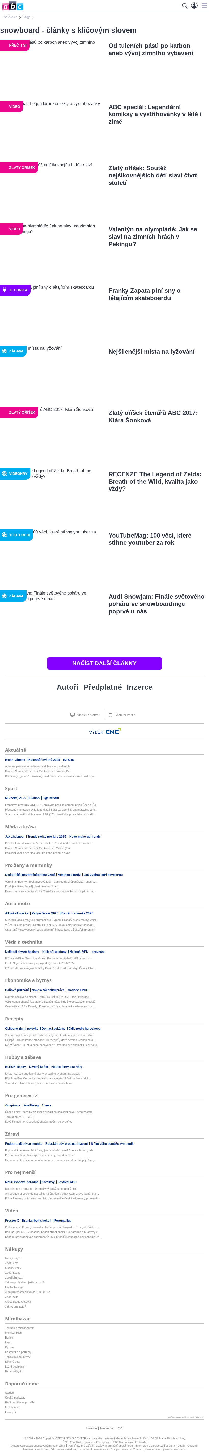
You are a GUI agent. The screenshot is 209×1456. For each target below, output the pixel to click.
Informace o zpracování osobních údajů (160, 1445)
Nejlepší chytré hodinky (22, 952)
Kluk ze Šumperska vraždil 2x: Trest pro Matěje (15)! (38, 848)
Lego (8, 1342)
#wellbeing (31, 1105)
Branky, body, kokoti (37, 1220)
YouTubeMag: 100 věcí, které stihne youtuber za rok (150, 539)
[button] (203, 5)
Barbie (9, 1337)
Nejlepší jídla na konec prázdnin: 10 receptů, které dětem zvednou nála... (50, 1040)
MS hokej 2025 (16, 798)
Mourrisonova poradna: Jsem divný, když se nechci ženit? (41, 1188)
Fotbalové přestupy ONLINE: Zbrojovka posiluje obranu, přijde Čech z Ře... (51, 804)
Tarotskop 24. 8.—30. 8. (20, 1116)
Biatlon (34, 798)
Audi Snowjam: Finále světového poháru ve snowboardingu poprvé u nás (157, 604)
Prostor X (12, 1220)
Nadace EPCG (78, 990)
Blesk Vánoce (15, 760)
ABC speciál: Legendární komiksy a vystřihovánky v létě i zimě (155, 114)
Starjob (9, 1392)
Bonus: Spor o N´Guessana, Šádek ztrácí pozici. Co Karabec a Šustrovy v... (52, 1232)
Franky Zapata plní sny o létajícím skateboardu (145, 294)
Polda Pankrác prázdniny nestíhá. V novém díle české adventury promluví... (52, 1198)
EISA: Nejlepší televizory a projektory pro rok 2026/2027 (39, 963)
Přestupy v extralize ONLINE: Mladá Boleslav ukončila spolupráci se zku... (51, 809)
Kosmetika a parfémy (18, 1352)
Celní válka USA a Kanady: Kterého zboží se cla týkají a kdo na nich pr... (50, 1006)
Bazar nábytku (14, 1371)
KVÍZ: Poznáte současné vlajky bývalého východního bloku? (42, 1073)
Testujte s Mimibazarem (19, 1327)
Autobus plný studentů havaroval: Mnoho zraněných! (37, 766)
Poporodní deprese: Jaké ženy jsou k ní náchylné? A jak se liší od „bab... (50, 1150)
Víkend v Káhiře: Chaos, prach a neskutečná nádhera (38, 1083)
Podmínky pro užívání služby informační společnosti (100, 1445)
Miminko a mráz (69, 875)
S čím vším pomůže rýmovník (112, 1144)
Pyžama (10, 1347)
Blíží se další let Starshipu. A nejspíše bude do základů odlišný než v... (48, 958)
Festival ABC (67, 1182)
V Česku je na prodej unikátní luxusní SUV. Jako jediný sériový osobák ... (50, 924)
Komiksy (48, 1182)
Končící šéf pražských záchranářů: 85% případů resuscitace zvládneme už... (53, 1236)
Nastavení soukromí (35, 1449)
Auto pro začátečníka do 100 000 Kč (27, 1292)
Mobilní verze (124, 715)
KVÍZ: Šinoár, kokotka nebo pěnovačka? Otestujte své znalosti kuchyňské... (52, 1044)
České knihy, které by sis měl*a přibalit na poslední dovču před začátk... (49, 1111)
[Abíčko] (12, 10)
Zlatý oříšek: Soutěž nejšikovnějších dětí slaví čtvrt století (153, 175)
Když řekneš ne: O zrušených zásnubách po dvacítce (38, 1121)
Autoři (68, 687)
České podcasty (15, 1397)
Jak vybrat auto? (15, 1306)
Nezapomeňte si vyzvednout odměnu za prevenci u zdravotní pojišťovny (50, 1160)
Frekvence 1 (13, 1407)
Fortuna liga (62, 1220)
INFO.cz (68, 760)
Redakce (106, 1428)
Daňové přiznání (17, 990)
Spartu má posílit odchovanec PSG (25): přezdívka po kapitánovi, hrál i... (50, 814)
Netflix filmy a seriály (66, 1067)
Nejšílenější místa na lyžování (152, 351)
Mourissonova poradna (22, 1182)
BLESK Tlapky (16, 1067)
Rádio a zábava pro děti (19, 1402)
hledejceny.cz (13, 1258)
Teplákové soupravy (17, 1356)
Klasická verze (87, 715)
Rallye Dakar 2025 (45, 913)
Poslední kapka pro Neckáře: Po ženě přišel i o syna (37, 852)
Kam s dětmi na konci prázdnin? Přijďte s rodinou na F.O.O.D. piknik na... (50, 891)
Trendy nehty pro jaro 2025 (47, 836)
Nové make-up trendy (85, 836)
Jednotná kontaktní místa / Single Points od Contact (110, 1449)
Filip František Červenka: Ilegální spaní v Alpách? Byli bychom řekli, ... (48, 1078)
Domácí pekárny (54, 1028)
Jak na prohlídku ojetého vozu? (24, 1282)
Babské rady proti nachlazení (66, 1144)
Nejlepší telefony (54, 952)
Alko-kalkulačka (17, 913)
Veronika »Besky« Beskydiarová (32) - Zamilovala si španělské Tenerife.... (51, 881)
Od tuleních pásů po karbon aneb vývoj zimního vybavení (151, 49)
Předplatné (103, 687)
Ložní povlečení (15, 1366)
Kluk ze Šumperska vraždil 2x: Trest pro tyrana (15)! (37, 771)
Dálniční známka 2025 (77, 913)
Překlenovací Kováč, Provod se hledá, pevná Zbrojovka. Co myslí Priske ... (51, 1227)
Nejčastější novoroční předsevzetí (30, 875)
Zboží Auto (11, 1296)
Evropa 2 (10, 1412)
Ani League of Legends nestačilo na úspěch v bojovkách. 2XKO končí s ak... (52, 1193)
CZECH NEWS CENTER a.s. (73, 1438)
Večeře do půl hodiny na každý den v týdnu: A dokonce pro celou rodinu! (49, 1035)
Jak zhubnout (15, 836)
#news (46, 1105)
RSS (119, 1428)
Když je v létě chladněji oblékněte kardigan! (31, 886)
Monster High (13, 1332)
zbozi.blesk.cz (14, 1277)
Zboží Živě (11, 1263)
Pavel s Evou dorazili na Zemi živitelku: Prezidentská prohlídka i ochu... (49, 843)
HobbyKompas (14, 1287)
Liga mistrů (51, 798)
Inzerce (139, 687)
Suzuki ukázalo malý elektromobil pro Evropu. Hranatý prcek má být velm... (51, 920)
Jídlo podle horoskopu (84, 1028)
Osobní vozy (13, 1267)
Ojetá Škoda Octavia (18, 1301)
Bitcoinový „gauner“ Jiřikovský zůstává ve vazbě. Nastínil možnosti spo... (50, 776)
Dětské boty (12, 1361)
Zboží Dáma (12, 1272)
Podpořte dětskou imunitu (24, 1144)
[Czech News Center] (113, 731)
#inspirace (13, 1105)
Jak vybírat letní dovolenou (103, 875)
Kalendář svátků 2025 (44, 760)
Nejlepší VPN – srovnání (87, 952)
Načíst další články (104, 663)
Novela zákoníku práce (49, 990)
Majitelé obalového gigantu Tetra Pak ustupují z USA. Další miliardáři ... (48, 996)
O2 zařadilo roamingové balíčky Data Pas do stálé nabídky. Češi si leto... (50, 968)
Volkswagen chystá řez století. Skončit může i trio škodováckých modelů (50, 1001)
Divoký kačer (39, 1067)
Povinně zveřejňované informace (165, 1449)
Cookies (192, 1445)
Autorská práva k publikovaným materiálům (38, 1445)
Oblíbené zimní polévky (22, 1028)
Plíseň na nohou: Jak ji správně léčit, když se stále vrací (40, 1155)
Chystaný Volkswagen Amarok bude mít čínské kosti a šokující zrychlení (50, 929)
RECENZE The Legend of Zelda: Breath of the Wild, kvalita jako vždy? (155, 481)
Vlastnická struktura (63, 1449)
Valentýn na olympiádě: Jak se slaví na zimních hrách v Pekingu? (153, 236)
